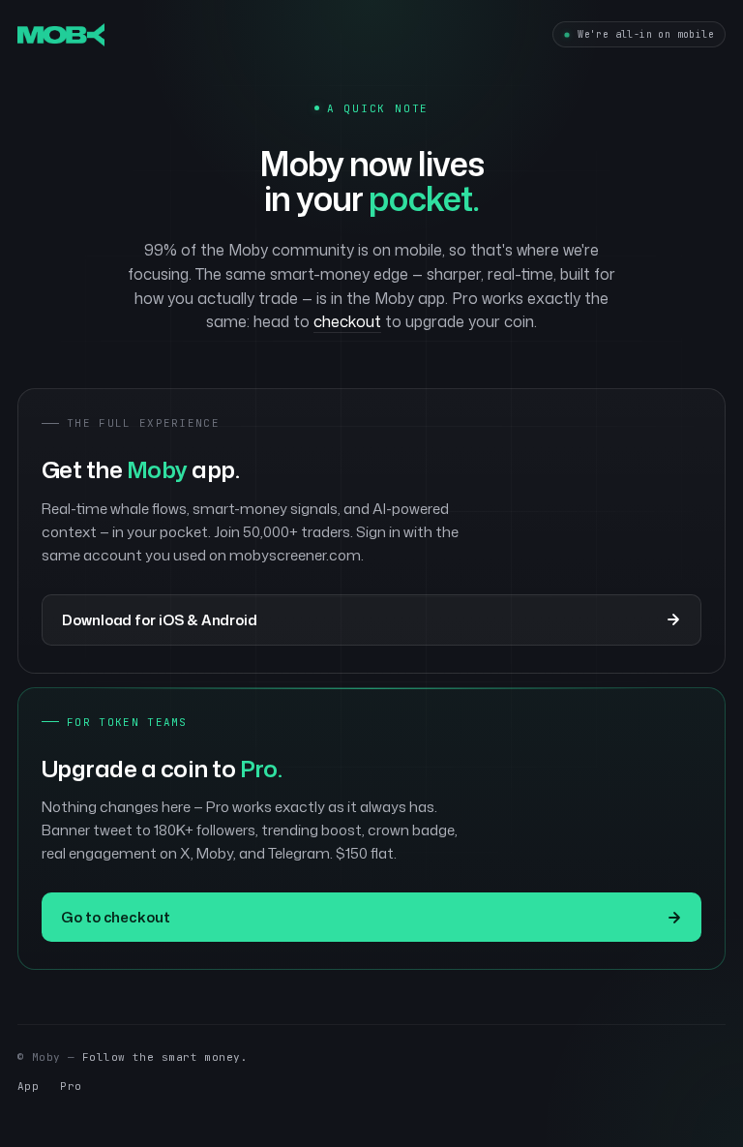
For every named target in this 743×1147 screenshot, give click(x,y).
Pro (70, 1086)
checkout (347, 321)
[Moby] (60, 34)
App (28, 1086)
